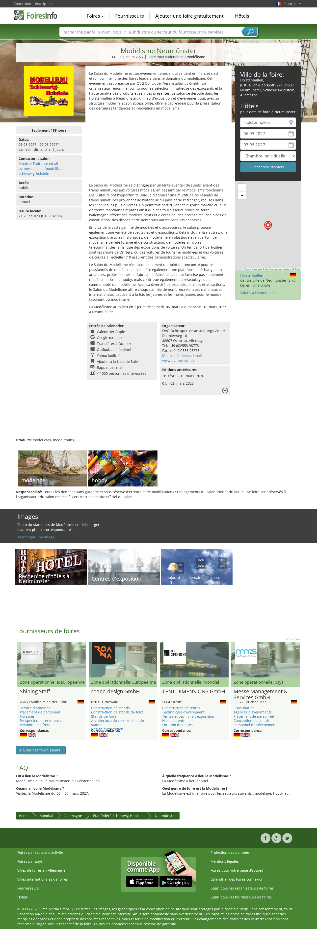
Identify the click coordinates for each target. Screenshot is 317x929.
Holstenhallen (251, 275)
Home (23, 815)
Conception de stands (252, 720)
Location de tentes (177, 724)
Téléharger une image (35, 537)
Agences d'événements (253, 712)
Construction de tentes (181, 708)
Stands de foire (103, 716)
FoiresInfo (38, 15)
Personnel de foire (35, 724)
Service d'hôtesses (35, 708)
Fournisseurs (129, 16)
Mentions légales (225, 861)
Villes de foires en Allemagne (41, 870)
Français (291, 3)
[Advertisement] (158, 148)
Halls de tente (173, 720)
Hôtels (242, 16)
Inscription (44, 3)
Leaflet (248, 269)
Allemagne (73, 815)
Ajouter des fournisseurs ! (40, 750)
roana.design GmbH (115, 691)
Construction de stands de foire (117, 712)
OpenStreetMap (271, 269)
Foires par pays (30, 861)
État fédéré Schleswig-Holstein (118, 815)
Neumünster (165, 815)
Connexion (22, 3)
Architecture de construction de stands (117, 722)
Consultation (244, 708)
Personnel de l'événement (255, 724)
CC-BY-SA (296, 269)
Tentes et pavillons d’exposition (188, 716)
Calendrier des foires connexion (237, 879)
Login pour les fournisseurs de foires (241, 897)
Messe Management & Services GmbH (261, 694)
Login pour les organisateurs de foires (242, 888)
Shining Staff (35, 691)
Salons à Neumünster (258, 292)
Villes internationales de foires (42, 879)
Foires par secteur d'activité (40, 852)
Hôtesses (27, 716)
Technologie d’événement (183, 712)
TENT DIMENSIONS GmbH (193, 691)
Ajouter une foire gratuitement (189, 16)
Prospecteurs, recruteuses (41, 720)
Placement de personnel (40, 712)
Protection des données (230, 852)
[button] (268, 226)
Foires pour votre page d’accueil (237, 870)
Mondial (46, 815)
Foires (94, 16)
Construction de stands (110, 708)
